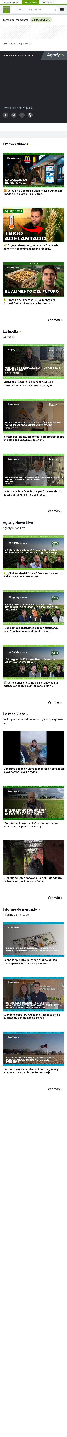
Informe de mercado (16, 914)
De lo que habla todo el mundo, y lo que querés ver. (33, 721)
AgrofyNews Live (41, 19)
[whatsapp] (30, 115)
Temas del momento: (15, 19)
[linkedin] (22, 115)
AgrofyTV (24, 43)
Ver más (54, 320)
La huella (8, 337)
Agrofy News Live (14, 528)
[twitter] (13, 115)
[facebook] (5, 115)
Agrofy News (9, 43)
